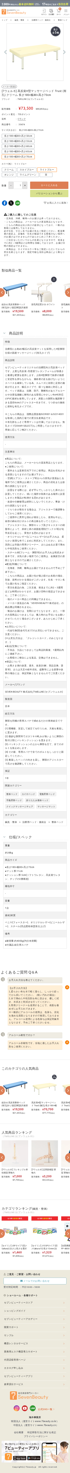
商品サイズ (11, 860)
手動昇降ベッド (14, 800)
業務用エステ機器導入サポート (21, 1351)
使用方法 (10, 437)
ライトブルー (47, 169)
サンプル (9, 1335)
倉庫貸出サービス (13, 1384)
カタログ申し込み (13, 1368)
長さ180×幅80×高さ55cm (18, 141)
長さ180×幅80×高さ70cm (18, 156)
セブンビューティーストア (18, 1302)
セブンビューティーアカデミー (21, 1319)
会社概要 (19, 1432)
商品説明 (10, 360)
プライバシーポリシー (36, 1436)
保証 (7, 771)
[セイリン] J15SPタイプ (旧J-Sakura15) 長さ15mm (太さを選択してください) (44, 1248)
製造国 (8, 699)
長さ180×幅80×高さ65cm (18, 151)
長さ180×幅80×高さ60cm (18, 146)
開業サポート (11, 1327)
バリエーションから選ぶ (49, 193)
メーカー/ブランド (15, 684)
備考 (7, 933)
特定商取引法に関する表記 (41, 1432)
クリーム (9, 169)
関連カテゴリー (13, 785)
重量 (7, 845)
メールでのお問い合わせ (36, 1281)
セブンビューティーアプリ (18, 1376)
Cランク (22, 119)
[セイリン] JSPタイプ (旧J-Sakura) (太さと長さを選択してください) (14, 1248)
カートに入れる (49, 185)
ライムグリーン (28, 174)
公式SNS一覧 (45, 1409)
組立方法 (10, 713)
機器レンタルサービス (16, 1343)
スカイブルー (27, 169)
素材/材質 (10, 915)
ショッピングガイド (15, 1310)
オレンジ (9, 174)
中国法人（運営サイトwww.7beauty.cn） (35, 1425)
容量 (7, 900)
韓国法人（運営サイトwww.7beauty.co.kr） (35, 1421)
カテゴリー (11, 815)
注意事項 (10, 451)
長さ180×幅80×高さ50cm (18, 136)
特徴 (7, 341)
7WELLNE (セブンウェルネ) (30, 99)
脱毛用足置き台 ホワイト (43, 304)
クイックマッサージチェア (19, 806)
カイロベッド (28, 794)
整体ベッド (12, 794)
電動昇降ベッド (47, 794)
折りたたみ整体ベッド (37, 800)
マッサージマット (46, 806)
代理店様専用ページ (15, 1359)
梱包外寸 (10, 886)
